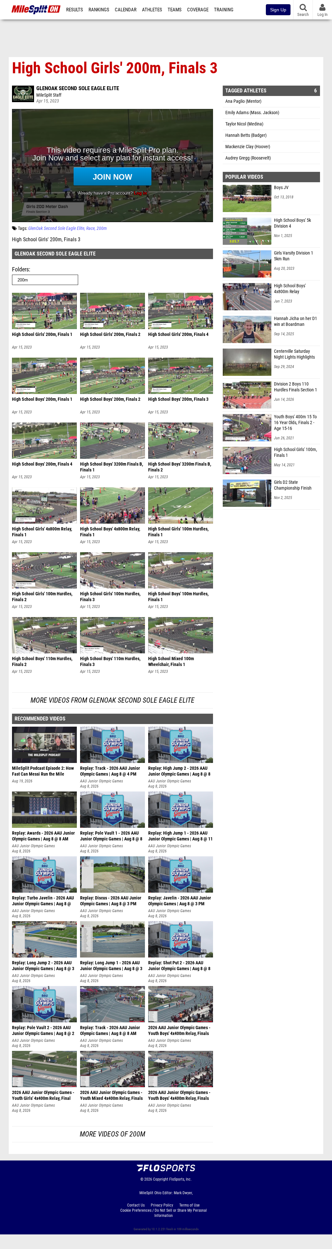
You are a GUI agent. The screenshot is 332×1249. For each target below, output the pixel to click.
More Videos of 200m (112, 1134)
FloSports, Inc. (180, 1179)
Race (90, 228)
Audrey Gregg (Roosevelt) (248, 158)
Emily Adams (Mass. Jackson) (252, 112)
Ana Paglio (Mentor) (243, 101)
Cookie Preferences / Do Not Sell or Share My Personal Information (163, 1213)
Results (74, 10)
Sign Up (278, 9)
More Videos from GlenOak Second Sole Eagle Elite (112, 700)
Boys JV (281, 187)
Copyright (160, 1179)
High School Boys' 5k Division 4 (292, 223)
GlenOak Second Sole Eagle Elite (77, 88)
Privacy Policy (162, 1205)
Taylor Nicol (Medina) (244, 124)
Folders (20, 269)
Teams (175, 10)
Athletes (152, 10)
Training (223, 10)
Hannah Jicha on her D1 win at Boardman (295, 321)
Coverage (197, 10)
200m (102, 228)
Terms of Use (189, 1205)
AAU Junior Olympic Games (101, 781)
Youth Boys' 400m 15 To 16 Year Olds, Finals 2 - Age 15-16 (295, 422)
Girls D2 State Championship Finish (293, 485)
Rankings (99, 10)
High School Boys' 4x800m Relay (290, 288)
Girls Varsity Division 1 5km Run (293, 256)
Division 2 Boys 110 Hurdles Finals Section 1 (295, 387)
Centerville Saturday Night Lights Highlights (294, 354)
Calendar (125, 10)
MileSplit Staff (48, 95)
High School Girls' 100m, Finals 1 (295, 452)
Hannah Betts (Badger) (246, 135)
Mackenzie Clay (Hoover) (247, 146)
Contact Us (136, 1205)
